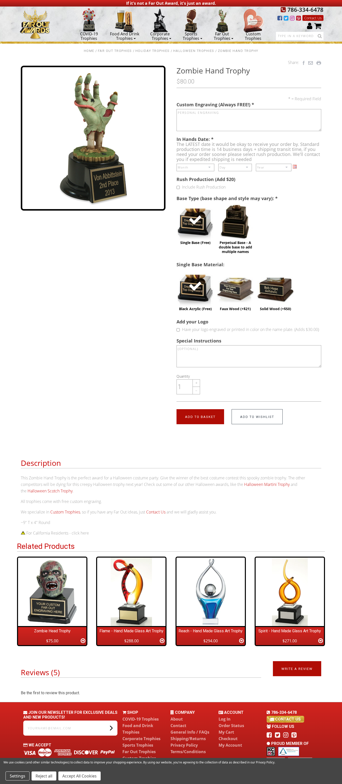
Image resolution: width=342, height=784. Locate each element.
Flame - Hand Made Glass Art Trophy (131, 631)
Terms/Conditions (188, 751)
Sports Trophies (191, 36)
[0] (317, 26)
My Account (230, 745)
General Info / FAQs (189, 732)
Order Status (231, 725)
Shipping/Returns (188, 738)
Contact (178, 725)
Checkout (228, 738)
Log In (225, 719)
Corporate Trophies (160, 36)
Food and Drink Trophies (124, 36)
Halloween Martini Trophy (267, 484)
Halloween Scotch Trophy (50, 491)
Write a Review (297, 669)
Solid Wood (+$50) (275, 290)
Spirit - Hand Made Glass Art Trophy (289, 631)
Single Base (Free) (195, 224)
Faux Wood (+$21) (235, 290)
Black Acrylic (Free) (195, 290)
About (176, 719)
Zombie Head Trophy (52, 631)
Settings (17, 776)
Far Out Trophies (222, 36)
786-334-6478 (304, 9)
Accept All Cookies (79, 776)
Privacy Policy (184, 745)
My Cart (226, 732)
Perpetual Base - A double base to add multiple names (235, 228)
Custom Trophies (253, 36)
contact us (287, 719)
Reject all (44, 776)
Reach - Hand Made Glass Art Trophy (211, 631)
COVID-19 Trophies (89, 36)
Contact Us (313, 18)
